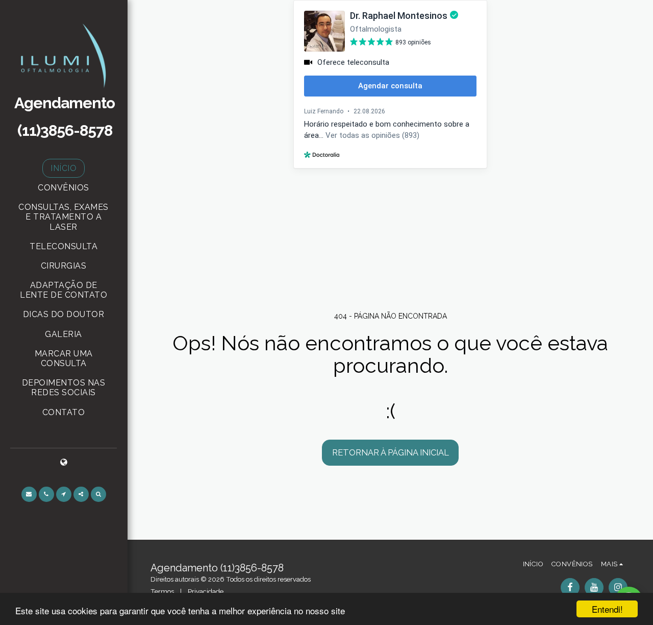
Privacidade (205, 591)
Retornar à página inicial (390, 452)
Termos (162, 591)
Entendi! (607, 609)
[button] (29, 494)
